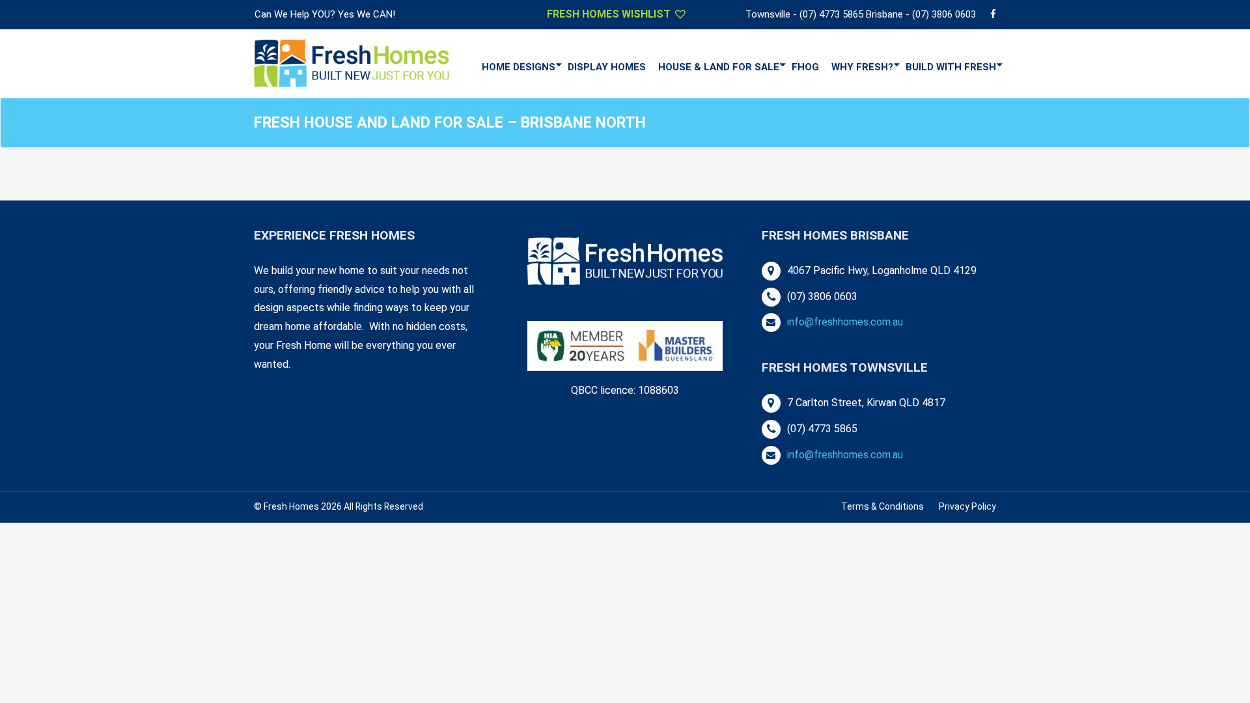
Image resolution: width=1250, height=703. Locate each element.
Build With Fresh (951, 67)
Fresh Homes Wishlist (610, 14)
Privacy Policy (967, 506)
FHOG (805, 67)
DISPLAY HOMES (607, 67)
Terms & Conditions (882, 506)
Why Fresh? (862, 67)
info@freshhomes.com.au (845, 322)
